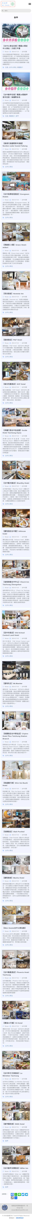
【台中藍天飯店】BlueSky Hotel (16, 483)
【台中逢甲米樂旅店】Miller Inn (15, 1168)
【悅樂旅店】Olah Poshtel (14, 832)
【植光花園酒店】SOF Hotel (14, 384)
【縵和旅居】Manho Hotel (13, 878)
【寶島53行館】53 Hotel (12, 1023)
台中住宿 (24, 51)
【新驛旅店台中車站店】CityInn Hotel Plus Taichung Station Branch (15, 736)
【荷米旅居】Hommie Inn (13, 294)
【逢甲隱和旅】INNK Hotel (14, 1124)
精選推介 (20, 67)
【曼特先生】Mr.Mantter (12, 683)
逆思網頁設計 (20, 1218)
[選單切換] (29, 4)
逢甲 (17, 116)
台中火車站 (12, 67)
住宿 (6, 67)
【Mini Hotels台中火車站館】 (14, 928)
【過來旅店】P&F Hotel (12, 340)
